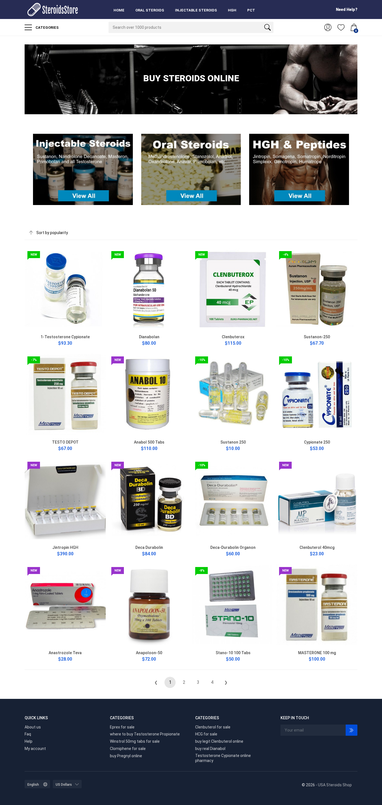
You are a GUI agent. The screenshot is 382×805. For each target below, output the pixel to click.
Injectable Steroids (196, 10)
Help (28, 741)
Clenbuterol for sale (212, 727)
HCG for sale (206, 734)
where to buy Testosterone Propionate (145, 734)
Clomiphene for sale (128, 748)
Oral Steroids (149, 10)
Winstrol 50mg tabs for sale (135, 741)
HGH (232, 10)
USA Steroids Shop (335, 785)
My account (35, 748)
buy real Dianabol (210, 748)
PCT (251, 10)
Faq (28, 734)
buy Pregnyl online (126, 756)
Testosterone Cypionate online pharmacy (223, 758)
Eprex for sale (122, 727)
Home (119, 10)
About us (33, 727)
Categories (47, 27)
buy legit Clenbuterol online (219, 741)
